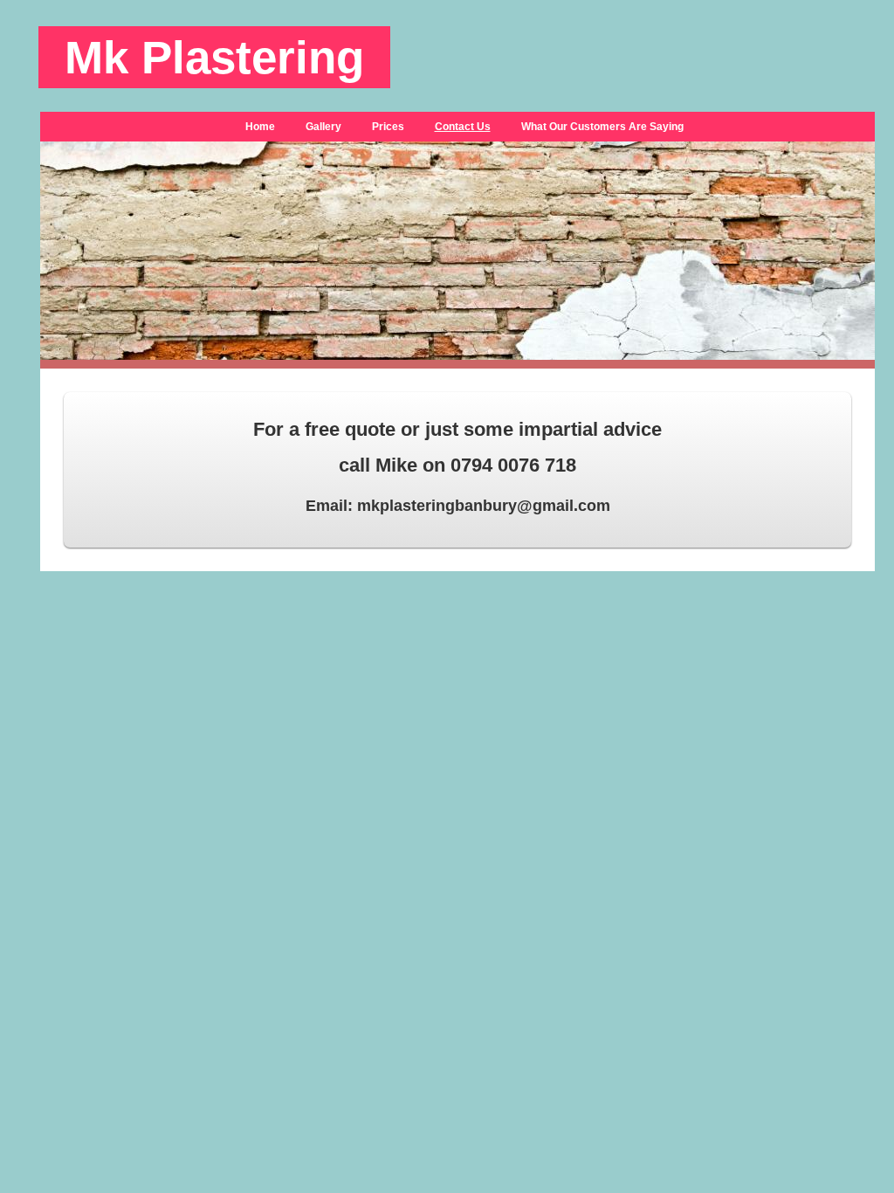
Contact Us (463, 127)
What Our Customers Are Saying (602, 127)
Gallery (323, 127)
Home (260, 127)
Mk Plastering (214, 57)
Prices (388, 127)
